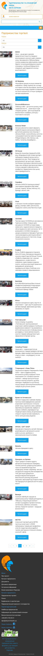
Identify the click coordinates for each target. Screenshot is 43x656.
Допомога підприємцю (9, 584)
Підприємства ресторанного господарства (16, 604)
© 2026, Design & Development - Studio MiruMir (21, 654)
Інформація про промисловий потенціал (15, 612)
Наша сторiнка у (7, 624)
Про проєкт (5, 576)
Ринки (4, 598)
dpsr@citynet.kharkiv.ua (9, 621)
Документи (5, 581)
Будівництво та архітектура (11, 601)
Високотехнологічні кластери (11, 615)
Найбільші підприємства (10, 609)
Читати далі (21, 75)
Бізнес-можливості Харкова (11, 590)
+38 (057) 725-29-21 (8, 618)
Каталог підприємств (9, 579)
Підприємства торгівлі (9, 595)
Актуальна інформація (9, 587)
